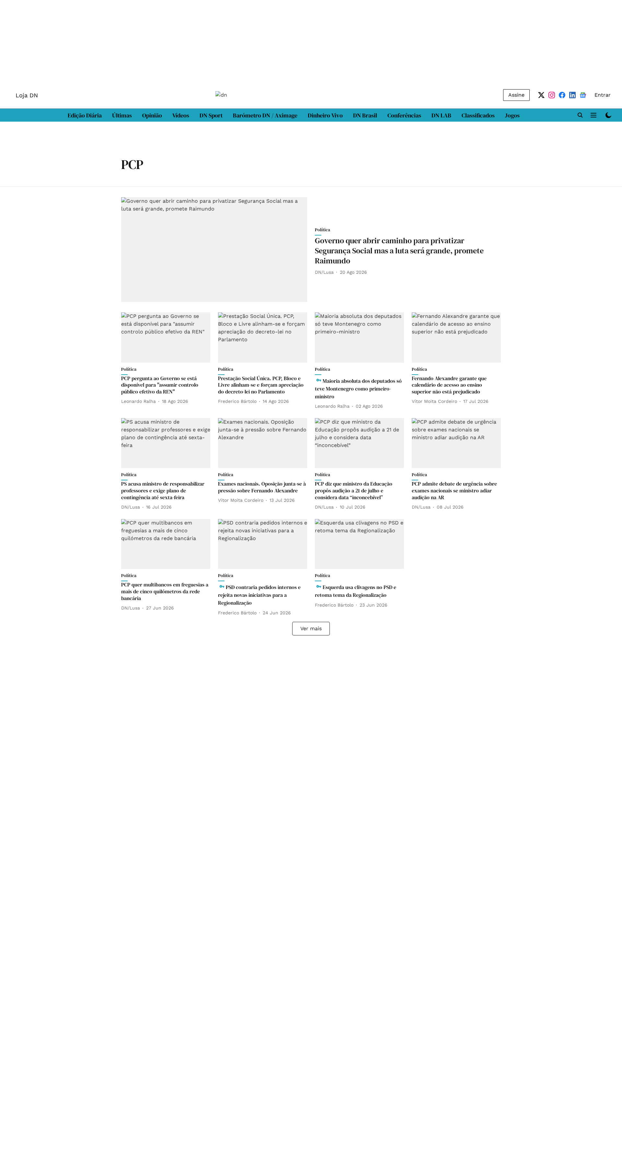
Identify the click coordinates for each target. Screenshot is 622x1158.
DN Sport (211, 115)
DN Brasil (365, 115)
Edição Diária (85, 115)
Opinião (152, 115)
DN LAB (441, 115)
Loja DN (27, 95)
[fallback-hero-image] (214, 249)
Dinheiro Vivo (325, 115)
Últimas (122, 115)
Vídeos (180, 115)
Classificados (478, 115)
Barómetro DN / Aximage (265, 115)
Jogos (512, 115)
